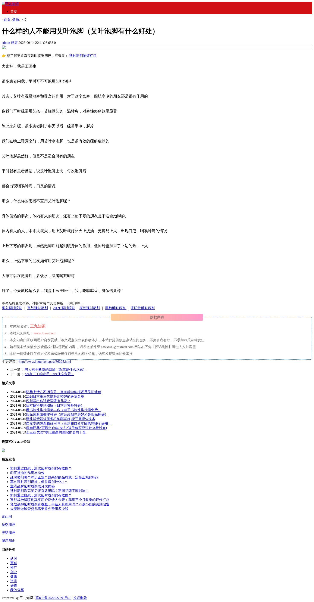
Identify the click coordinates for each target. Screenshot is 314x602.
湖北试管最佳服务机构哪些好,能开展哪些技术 (60, 419)
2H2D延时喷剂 (64, 308)
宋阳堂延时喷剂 (143, 308)
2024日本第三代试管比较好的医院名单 (55, 396)
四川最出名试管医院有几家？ (48, 401)
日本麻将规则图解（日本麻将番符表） (55, 405)
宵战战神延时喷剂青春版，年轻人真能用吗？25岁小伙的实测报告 (59, 504)
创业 (13, 572)
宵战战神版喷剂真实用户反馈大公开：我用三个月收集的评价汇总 (59, 500)
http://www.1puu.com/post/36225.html (45, 361)
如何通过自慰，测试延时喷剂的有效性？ (41, 468)
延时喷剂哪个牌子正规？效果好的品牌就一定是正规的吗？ (54, 477)
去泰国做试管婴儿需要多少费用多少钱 (39, 509)
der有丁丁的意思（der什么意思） (49, 374)
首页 (13, 11)
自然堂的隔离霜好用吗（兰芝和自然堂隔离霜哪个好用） (69, 423)
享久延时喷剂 (12, 308)
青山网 (7, 516)
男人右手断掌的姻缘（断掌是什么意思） (55, 369)
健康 (15, 19)
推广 (13, 567)
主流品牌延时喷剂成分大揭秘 (32, 486)
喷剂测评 (8, 524)
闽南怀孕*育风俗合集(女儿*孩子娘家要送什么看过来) (66, 428)
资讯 (13, 581)
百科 (13, 563)
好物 (13, 585)
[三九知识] (10, 4)
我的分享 (17, 590)
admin (6, 42)
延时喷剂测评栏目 (83, 56)
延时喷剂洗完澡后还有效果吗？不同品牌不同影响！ (49, 491)
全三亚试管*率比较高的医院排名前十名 (56, 432)
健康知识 (8, 540)
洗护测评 (8, 532)
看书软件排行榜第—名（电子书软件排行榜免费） (63, 410)
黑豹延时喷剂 (115, 308)
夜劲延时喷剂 (89, 308)
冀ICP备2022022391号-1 (53, 598)
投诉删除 (80, 598)
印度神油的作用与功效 (27, 473)
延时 (13, 558)
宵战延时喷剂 (37, 308)
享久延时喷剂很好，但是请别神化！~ (38, 482)
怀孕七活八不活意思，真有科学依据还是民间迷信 (63, 392)
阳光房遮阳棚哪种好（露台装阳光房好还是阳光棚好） (67, 414)
